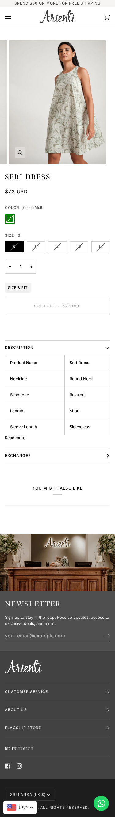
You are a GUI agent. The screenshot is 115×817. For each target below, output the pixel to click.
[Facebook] (7, 766)
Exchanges (18, 455)
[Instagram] (19, 766)
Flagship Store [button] (23, 727)
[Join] (102, 635)
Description (19, 347)
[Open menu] (14, 17)
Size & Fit (18, 288)
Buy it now (57, 327)
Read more (15, 437)
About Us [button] (16, 709)
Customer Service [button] (26, 691)
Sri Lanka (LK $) (28, 794)
